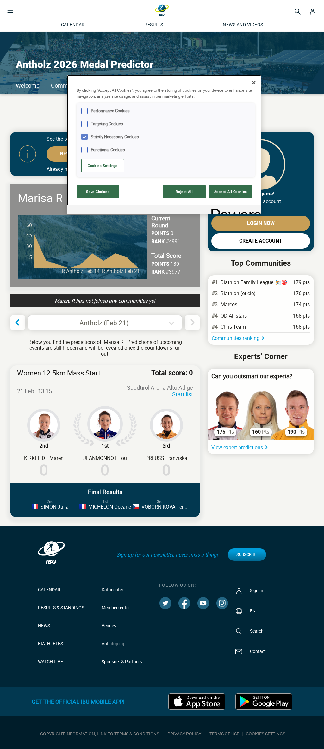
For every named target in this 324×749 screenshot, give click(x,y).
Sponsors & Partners (122, 662)
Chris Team (233, 326)
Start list (182, 394)
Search (256, 631)
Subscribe (247, 554)
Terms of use (224, 734)
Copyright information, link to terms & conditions (99, 734)
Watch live (50, 662)
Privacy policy (184, 734)
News (44, 625)
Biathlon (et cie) (238, 293)
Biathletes (50, 644)
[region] (164, 144)
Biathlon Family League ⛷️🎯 (254, 282)
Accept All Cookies (230, 191)
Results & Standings (61, 607)
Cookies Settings (102, 165)
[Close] (254, 83)
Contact (257, 651)
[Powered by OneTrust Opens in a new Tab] (234, 210)
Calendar (49, 589)
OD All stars (234, 315)
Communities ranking (235, 338)
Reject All (184, 191)
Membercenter (116, 607)
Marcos (229, 304)
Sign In (256, 590)
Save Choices (97, 191)
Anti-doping (113, 644)
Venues (109, 625)
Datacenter (112, 589)
